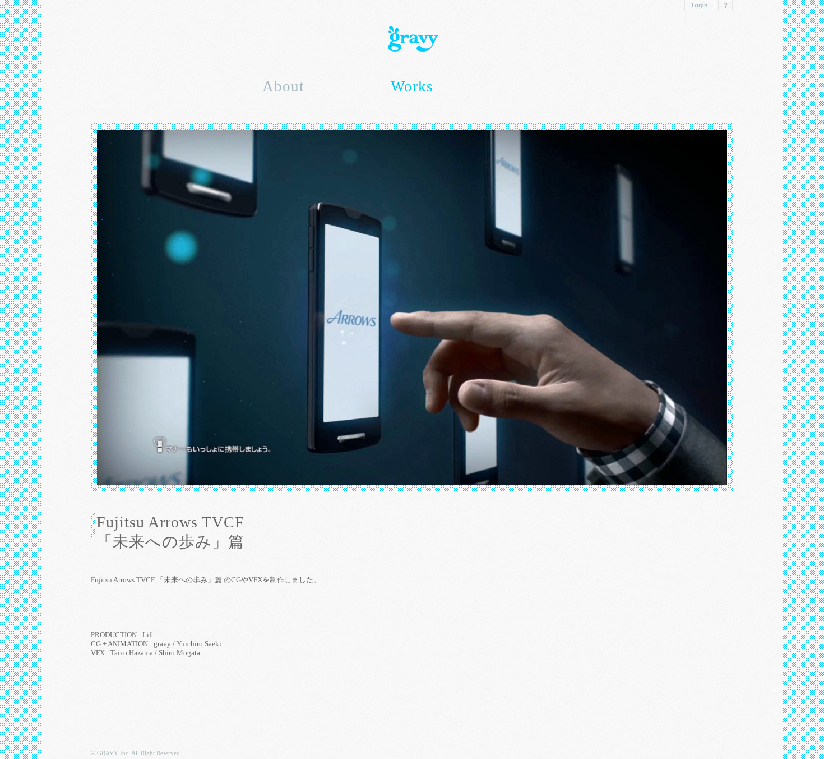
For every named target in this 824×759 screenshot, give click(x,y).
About (283, 86)
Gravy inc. (412, 39)
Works (412, 86)
